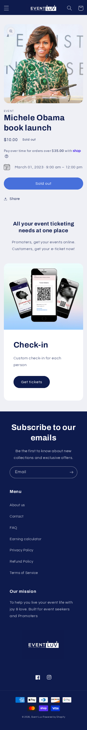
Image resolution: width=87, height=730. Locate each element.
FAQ (13, 528)
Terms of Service (24, 573)
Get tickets (31, 382)
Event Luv (36, 717)
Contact (16, 516)
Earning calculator (25, 539)
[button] (6, 8)
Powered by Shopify (54, 717)
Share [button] (15, 199)
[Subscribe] (71, 472)
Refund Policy (21, 561)
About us (17, 505)
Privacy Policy (21, 550)
